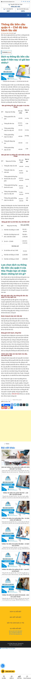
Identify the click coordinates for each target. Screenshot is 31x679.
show (9, 52)
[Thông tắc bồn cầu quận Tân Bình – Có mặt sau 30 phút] (15, 534)
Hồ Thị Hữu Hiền (4, 33)
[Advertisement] (15, 426)
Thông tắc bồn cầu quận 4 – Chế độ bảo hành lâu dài (14, 27)
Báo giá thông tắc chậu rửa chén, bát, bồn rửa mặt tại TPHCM (15, 468)
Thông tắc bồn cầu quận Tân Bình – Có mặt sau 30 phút (15, 544)
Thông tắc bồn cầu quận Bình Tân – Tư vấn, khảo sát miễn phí (15, 519)
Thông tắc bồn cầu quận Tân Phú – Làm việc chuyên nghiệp (15, 493)
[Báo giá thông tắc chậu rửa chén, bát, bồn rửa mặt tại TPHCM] (15, 457)
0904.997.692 (15, 6)
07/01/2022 (11, 33)
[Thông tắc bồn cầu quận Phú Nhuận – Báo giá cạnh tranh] (15, 585)
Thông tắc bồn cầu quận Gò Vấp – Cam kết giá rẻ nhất (15, 570)
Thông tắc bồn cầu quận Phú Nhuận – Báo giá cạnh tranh (15, 595)
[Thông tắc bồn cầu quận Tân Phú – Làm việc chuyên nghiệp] (15, 483)
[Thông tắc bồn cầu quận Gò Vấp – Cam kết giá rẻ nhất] (15, 560)
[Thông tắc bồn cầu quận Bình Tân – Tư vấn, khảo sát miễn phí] (15, 508)
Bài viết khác (8, 447)
